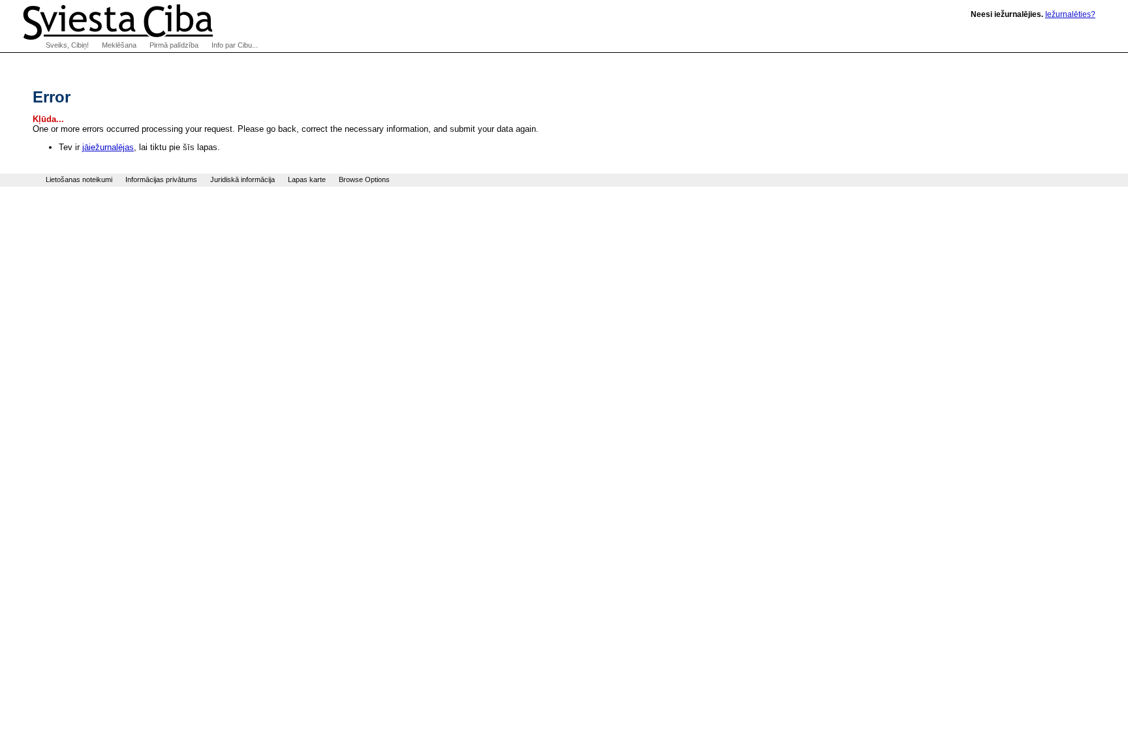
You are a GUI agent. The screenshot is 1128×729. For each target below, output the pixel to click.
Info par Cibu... (235, 45)
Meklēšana (119, 45)
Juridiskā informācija (242, 179)
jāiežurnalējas (108, 147)
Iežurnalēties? (1070, 14)
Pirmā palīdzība (173, 45)
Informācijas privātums (161, 179)
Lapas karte (307, 179)
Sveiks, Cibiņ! (67, 45)
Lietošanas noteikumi (79, 179)
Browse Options (364, 179)
